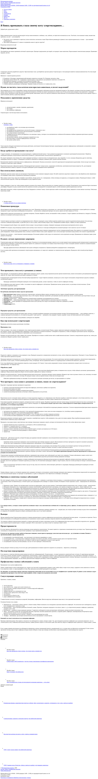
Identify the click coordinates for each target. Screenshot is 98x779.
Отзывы (6, 15)
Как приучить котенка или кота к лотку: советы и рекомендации (20, 734)
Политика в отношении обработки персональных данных (16, 777)
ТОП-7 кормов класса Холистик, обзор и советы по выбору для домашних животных (26, 765)
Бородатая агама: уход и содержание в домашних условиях (19, 263)
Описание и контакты (9, 19)
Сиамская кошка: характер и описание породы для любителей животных (23, 718)
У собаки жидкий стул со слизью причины (15, 203)
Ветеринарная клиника (7, 1)
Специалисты (7, 13)
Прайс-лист (7, 16)
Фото (5, 10)
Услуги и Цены (8, 9)
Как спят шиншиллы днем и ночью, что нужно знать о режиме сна (21, 349)
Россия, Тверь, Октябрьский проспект (10, 3)
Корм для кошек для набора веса (15, 671)
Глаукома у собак (8, 124)
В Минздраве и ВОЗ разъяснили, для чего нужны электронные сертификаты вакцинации (30, 661)
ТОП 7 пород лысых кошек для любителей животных (18, 749)
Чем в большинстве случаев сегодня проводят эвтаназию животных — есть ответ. (28, 682)
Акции (5, 12)
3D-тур (5, 17)
